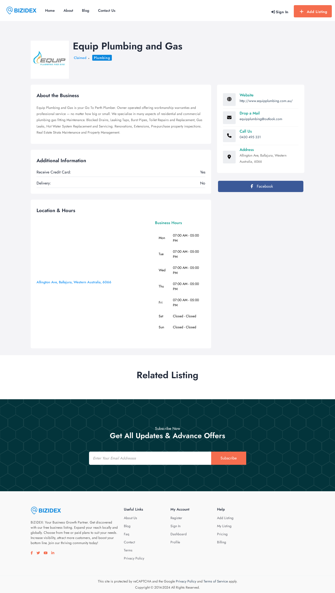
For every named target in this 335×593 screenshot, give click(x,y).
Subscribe (228, 458)
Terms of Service (216, 581)
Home (50, 10)
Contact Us (106, 10)
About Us (130, 517)
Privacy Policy (134, 558)
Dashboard (178, 534)
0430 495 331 (250, 137)
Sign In (175, 526)
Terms (128, 550)
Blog (85, 10)
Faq (126, 534)
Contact (129, 542)
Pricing (222, 534)
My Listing (224, 526)
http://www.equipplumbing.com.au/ (266, 100)
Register (176, 517)
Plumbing (102, 57)
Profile (175, 542)
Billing (221, 542)
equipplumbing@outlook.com (261, 118)
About (68, 10)
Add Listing (317, 11)
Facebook (264, 186)
